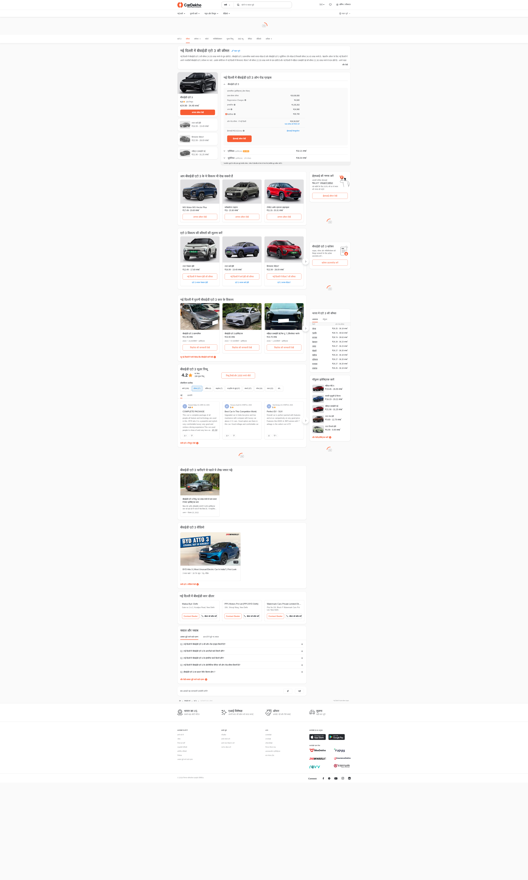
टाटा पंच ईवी (329, 416)
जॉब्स (178, 739)
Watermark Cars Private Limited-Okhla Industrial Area (284, 604)
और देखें (345, 65)
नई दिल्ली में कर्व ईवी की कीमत (242, 276)
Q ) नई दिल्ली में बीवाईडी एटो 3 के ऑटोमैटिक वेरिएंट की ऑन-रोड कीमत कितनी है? (210, 665)
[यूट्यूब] (335, 779)
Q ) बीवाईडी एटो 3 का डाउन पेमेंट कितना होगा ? (197, 672)
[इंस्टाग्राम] (343, 779)
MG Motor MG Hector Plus (195, 207)
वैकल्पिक (230, 114)
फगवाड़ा (314, 364)
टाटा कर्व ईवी (229, 266)
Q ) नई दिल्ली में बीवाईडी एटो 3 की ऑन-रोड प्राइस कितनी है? (202, 644)
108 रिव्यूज (189, 102)
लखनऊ (314, 368)
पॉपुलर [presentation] (325, 319)
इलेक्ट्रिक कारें (323, 437)
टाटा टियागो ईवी (330, 426)
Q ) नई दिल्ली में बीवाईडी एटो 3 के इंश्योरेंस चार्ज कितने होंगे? (202, 658)
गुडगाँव (314, 333)
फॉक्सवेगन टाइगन (231, 207)
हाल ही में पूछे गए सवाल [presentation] (211, 637)
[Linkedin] (349, 779)
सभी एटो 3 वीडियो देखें (188, 584)
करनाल (314, 337)
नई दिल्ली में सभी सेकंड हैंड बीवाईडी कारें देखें (197, 357)
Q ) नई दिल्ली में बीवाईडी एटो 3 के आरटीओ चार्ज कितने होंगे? (202, 651)
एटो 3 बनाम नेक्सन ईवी (200, 282)
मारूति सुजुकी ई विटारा (333, 396)
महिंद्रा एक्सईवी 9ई (331, 406)
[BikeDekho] (317, 750)
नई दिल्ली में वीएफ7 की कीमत (284, 276)
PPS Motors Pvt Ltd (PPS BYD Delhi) (241, 604)
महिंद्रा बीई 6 (329, 386)
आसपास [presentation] (315, 319)
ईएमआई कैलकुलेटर (293, 131)
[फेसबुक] (323, 779)
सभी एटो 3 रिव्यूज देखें (187, 443)
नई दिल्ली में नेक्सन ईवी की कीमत (200, 276)
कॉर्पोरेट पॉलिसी (182, 751)
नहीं (299, 691)
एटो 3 (179, 39)
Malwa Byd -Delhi (190, 604)
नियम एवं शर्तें (181, 743)
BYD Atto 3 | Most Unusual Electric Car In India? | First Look (210, 569)
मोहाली (314, 351)
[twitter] (329, 779)
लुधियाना (315, 359)
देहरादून (314, 342)
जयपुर (314, 346)
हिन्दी (321, 4)
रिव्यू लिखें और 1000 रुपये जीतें (238, 375)
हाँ (287, 691)
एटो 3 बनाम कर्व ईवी (242, 282)
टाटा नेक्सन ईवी (188, 266)
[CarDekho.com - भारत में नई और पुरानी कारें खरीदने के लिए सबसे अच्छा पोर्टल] (189, 5)
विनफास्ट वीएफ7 (273, 266)
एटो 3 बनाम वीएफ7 (284, 282)
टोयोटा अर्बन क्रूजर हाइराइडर (278, 207)
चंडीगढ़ (314, 355)
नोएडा (314, 329)
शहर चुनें (345, 13)
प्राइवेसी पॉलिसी (182, 747)
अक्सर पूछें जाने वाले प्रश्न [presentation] (189, 637)
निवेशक (179, 755)
